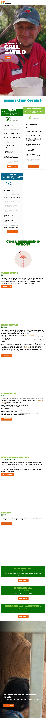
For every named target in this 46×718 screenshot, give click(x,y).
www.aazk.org (26, 347)
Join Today (12, 167)
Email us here (7, 474)
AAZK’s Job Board (29, 335)
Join (8, 58)
